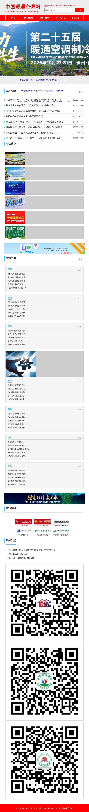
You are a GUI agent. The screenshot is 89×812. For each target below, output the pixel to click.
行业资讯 (60, 17)
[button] (11, 529)
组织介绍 (29, 17)
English (75, 17)
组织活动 (44, 17)
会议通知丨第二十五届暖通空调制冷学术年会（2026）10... (34, 100)
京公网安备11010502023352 (44, 808)
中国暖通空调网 (22, 7)
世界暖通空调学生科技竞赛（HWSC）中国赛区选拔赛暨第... (35, 127)
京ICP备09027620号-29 (24, 808)
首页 (13, 17)
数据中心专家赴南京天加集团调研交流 (24, 116)
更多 (80, 92)
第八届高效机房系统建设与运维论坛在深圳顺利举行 (31, 105)
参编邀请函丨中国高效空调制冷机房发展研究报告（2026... (34, 132)
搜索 (79, 10)
